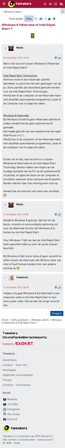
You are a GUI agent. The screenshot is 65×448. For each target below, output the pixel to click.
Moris (19, 47)
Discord (12, 419)
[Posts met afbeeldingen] (40, 18)
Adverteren (10, 360)
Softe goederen (19, 319)
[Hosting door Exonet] (18, 344)
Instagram (13, 409)
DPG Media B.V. (44, 436)
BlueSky (12, 399)
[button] (4, 4)
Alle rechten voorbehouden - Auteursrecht (28, 439)
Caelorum (22, 277)
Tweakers (8, 436)
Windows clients (12, 11)
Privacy (7, 380)
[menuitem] (45, 4)
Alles (29, 18)
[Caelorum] (11, 278)
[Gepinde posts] (54, 18)
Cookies (8, 385)
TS (35, 18)
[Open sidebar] (62, 11)
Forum (5, 319)
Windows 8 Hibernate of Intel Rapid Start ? (32, 321)
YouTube (12, 404)
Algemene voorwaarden (18, 375)
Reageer (57, 313)
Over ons (21, 365)
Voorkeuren (23, 385)
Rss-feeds (13, 414)
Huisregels (9, 370)
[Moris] (11, 48)
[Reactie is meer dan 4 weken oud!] (16, 57)
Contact (8, 365)
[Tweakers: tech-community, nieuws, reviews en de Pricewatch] (20, 4)
